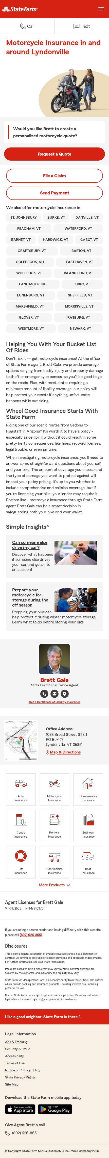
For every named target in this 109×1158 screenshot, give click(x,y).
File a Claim (54, 175)
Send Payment (54, 193)
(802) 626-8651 (31, 935)
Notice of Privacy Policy (22, 1070)
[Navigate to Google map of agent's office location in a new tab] (65, 694)
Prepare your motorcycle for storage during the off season (30, 597)
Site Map (12, 1084)
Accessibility (14, 1056)
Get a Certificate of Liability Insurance (54, 701)
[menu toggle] (101, 9)
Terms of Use (15, 1063)
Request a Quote (54, 154)
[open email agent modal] (54, 694)
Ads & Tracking (16, 1042)
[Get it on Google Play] (55, 1109)
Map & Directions (65, 752)
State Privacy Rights (20, 1077)
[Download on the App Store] (20, 1109)
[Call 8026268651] (44, 694)
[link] (27, 9)
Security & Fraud (17, 1049)
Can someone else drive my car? (29, 545)
